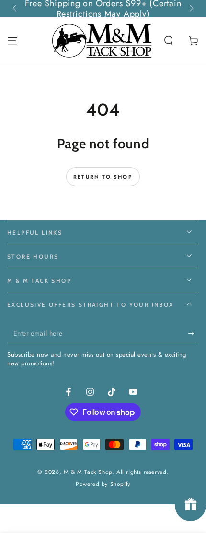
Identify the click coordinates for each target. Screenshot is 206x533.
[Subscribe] (193, 333)
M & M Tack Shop (88, 472)
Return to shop (103, 177)
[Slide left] (15, 8)
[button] (168, 41)
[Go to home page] (103, 41)
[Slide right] (191, 8)
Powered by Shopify (103, 484)
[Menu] (12, 41)
